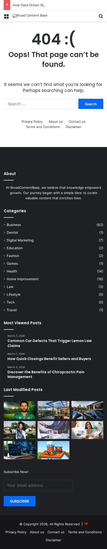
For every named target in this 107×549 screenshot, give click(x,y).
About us (56, 122)
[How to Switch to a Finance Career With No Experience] (53, 430)
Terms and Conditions (43, 127)
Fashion (13, 256)
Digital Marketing (20, 240)
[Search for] (100, 17)
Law (10, 287)
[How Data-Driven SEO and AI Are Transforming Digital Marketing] (20, 450)
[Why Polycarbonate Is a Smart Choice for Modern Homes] (53, 410)
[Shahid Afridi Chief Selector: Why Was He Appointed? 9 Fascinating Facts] (20, 410)
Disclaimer (73, 127)
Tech (11, 302)
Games (12, 264)
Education (15, 248)
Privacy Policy (32, 122)
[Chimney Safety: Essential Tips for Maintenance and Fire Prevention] (53, 450)
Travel (12, 310)
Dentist (12, 232)
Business (14, 225)
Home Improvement (23, 279)
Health (12, 271)
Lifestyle (13, 294)
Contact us (77, 122)
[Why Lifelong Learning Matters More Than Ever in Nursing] (20, 430)
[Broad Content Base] (30, 16)
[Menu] (6, 17)
